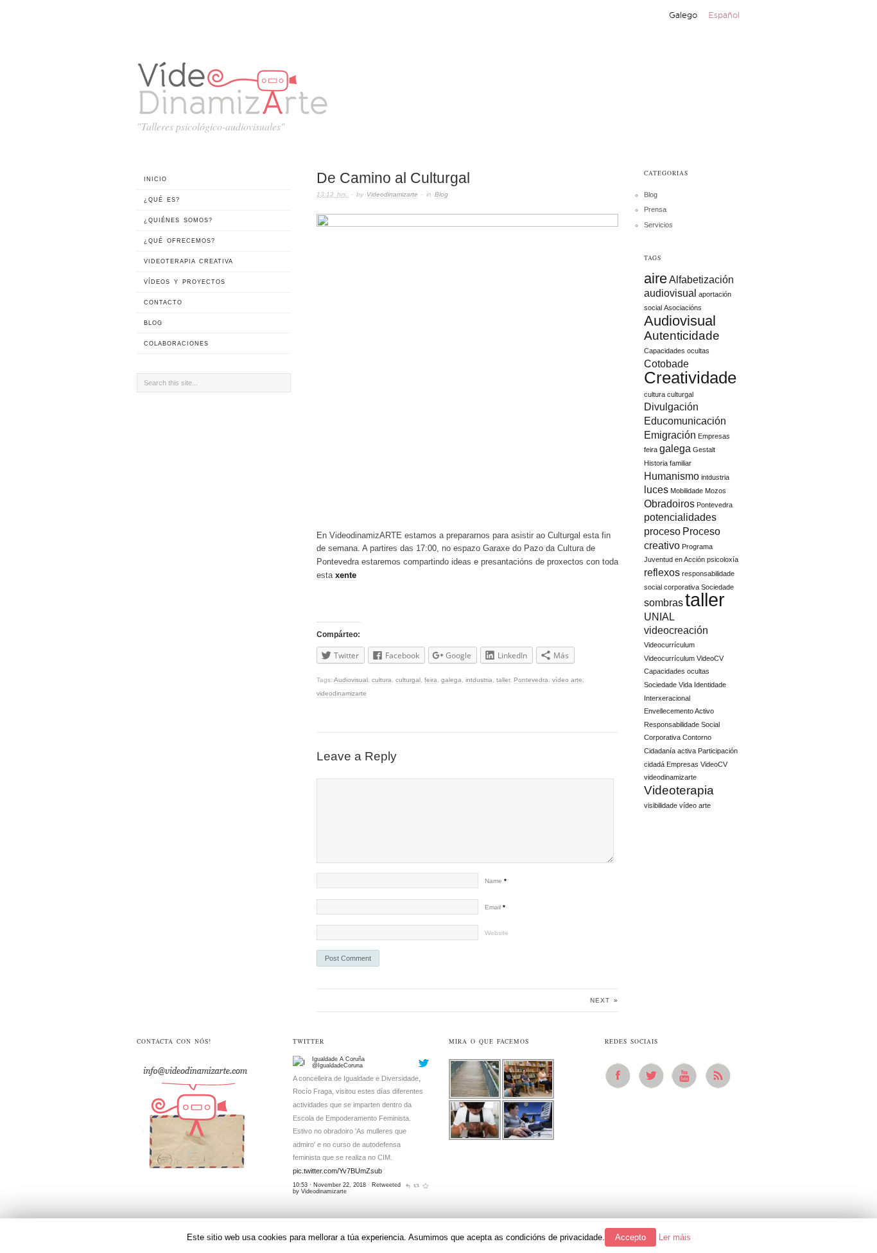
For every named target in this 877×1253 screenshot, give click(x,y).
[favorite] (425, 1185)
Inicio (155, 179)
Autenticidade (682, 335)
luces (656, 489)
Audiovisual (351, 679)
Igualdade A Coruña (338, 1059)
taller (503, 679)
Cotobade (666, 363)
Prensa (655, 209)
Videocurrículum (669, 645)
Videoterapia (679, 790)
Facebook (621, 1076)
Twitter (655, 1076)
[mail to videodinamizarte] (194, 1113)
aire (655, 278)
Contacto (163, 302)
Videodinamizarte (392, 194)
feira (430, 679)
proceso (662, 531)
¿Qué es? (162, 200)
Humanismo (671, 476)
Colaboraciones (176, 343)
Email (495, 907)
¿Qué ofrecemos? (179, 241)
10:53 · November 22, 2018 (329, 1185)
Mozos (715, 491)
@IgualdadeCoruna (337, 1065)
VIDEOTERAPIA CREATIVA (188, 261)
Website (496, 932)
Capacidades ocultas (676, 351)
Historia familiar (667, 463)
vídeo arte (567, 679)
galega (451, 679)
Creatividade (690, 377)
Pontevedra (531, 679)
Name (496, 880)
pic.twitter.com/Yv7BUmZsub (337, 1171)
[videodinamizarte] (233, 85)
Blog (441, 194)
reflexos (662, 572)
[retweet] (416, 1185)
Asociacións (683, 307)
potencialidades (680, 517)
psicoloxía (722, 559)
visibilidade (660, 805)
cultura (382, 679)
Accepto (630, 1237)
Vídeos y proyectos (184, 282)
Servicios (658, 225)
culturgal (408, 679)
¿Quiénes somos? (178, 220)
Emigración (670, 435)
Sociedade (717, 587)
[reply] (408, 1185)
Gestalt (704, 449)
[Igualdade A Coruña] (301, 1063)
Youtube (688, 1076)
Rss (721, 1076)
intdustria (478, 679)
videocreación (676, 630)
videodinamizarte (342, 693)
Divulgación (671, 406)
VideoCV (713, 764)
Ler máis (675, 1237)
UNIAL (659, 616)
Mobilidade (686, 491)
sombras (663, 602)
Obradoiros (669, 503)
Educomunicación (685, 421)
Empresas (714, 436)
